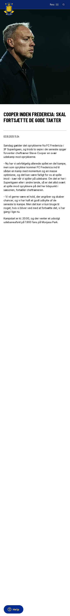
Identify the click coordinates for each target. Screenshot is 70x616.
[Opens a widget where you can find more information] (13, 609)
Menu (52, 4)
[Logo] (9, 8)
